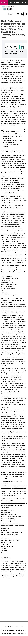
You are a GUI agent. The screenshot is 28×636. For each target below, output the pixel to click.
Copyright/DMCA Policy (9, 633)
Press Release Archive (16, 627)
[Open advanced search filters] (21, 14)
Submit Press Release (8, 630)
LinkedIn (3, 548)
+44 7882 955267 (6, 542)
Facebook (4, 550)
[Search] (18, 14)
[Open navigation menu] (2, 13)
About (7, 627)
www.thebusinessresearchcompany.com (12, 525)
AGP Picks (4, 2)
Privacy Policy (22, 633)
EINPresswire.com (7, 76)
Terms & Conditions (20, 630)
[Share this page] (26, 13)
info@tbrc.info (5, 544)
